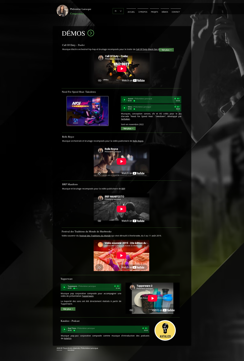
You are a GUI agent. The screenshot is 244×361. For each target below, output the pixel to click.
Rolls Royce (138, 141)
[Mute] (175, 98)
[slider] (178, 98)
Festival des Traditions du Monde (95, 235)
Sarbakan (125, 119)
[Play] (124, 99)
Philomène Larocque (80, 9)
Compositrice (77, 13)
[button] (143, 10)
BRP (123, 188)
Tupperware (87, 296)
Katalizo (67, 338)
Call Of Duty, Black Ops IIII (148, 49)
